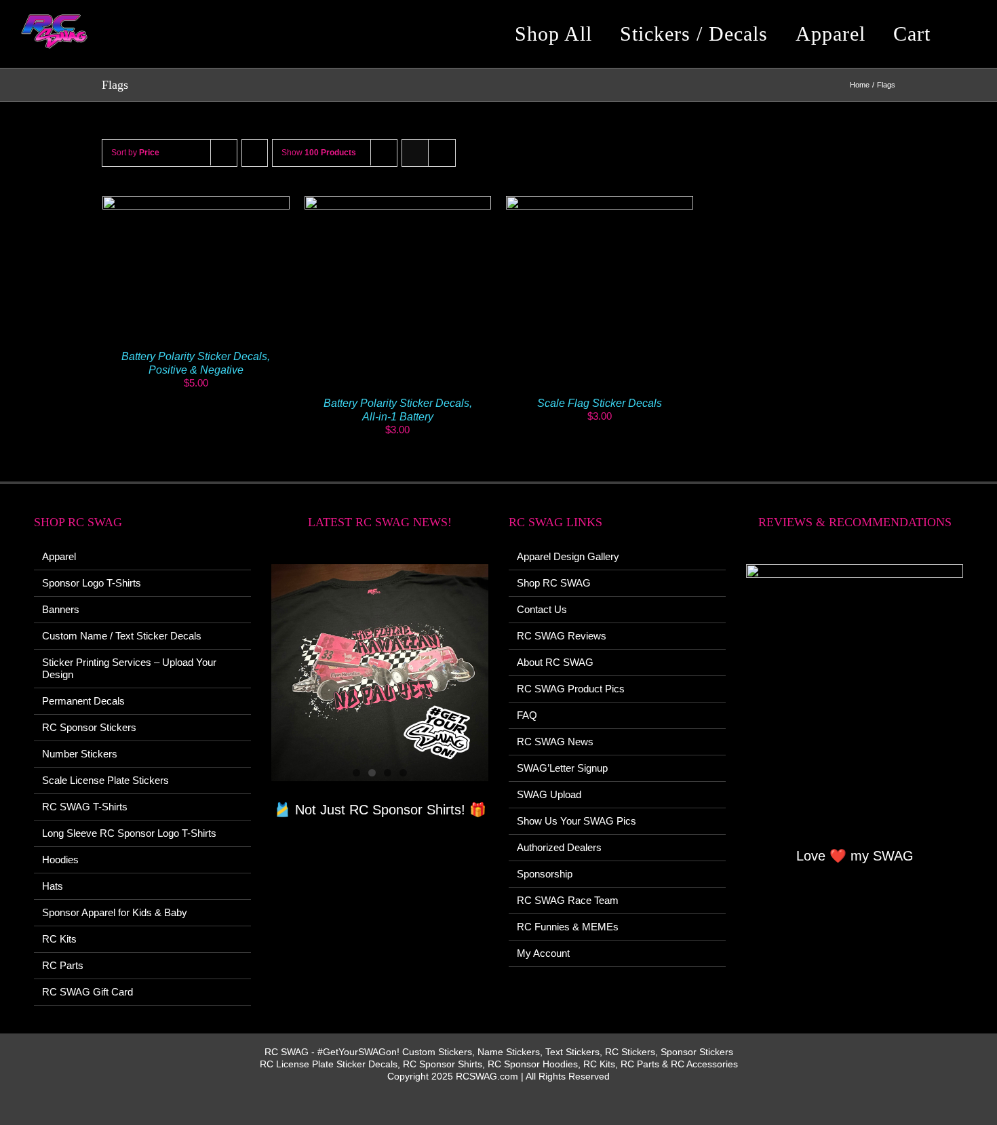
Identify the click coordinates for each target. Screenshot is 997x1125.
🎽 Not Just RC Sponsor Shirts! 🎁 (380, 809)
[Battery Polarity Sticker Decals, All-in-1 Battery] (398, 202)
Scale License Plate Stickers (105, 780)
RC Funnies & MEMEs (568, 926)
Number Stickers (79, 753)
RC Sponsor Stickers (89, 727)
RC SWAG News (555, 741)
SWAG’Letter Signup (562, 768)
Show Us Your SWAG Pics (576, 821)
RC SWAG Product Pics (571, 688)
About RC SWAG (555, 662)
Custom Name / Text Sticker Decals (121, 636)
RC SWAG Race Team (568, 900)
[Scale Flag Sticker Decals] (599, 202)
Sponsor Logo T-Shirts (91, 583)
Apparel (59, 556)
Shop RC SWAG (554, 583)
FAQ (527, 715)
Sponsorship (544, 874)
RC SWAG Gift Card (87, 992)
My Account (543, 953)
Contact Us (542, 609)
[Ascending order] (254, 153)
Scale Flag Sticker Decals (599, 403)
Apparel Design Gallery (568, 556)
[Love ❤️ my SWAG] (854, 696)
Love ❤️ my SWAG (855, 855)
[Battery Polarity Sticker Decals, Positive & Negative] (196, 202)
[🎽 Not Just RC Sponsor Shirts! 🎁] (379, 672)
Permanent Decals (83, 701)
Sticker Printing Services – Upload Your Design (129, 668)
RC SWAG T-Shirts (85, 806)
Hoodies (60, 859)
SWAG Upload (549, 794)
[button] (966, 34)
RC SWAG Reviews (561, 636)
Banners (60, 609)
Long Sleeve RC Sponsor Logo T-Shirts (129, 833)
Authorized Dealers (559, 847)
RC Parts (62, 965)
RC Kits (59, 939)
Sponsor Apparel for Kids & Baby (114, 912)
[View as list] (442, 153)
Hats (52, 886)
